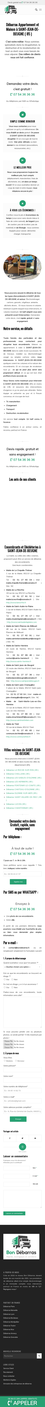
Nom (35, 1168)
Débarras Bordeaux (10, 1318)
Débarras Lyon (8, 1314)
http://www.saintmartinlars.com (19, 720)
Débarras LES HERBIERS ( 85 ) (19, 781)
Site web (35, 1184)
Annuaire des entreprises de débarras (17, 1384)
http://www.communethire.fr (18, 736)
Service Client (8, 1368)
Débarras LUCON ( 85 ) (16, 804)
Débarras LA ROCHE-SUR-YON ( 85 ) (22, 770)
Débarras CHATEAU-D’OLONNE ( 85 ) (23, 789)
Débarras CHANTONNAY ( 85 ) (19, 808)
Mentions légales (9, 1380)
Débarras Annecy (10, 1333)
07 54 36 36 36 (30, 2)
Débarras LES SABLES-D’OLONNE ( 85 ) (24, 778)
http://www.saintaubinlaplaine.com (22, 622)
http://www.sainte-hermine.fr (18, 661)
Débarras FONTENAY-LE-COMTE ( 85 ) (23, 785)
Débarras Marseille (10, 1310)
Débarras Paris (9, 1306)
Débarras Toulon (9, 1326)
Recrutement (8, 1372)
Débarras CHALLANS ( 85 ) (18, 774)
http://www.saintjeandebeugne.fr (25, 681)
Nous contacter (9, 1376)
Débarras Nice (8, 1329)
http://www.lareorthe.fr (16, 602)
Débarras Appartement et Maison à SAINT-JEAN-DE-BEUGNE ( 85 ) (22, 29)
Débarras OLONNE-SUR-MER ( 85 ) (21, 793)
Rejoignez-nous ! (10, 1289)
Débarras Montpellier (11, 1322)
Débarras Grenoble (10, 1337)
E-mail (35, 1176)
